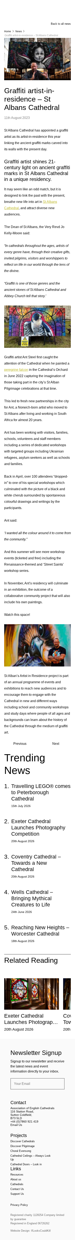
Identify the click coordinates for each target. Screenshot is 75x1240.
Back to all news (61, 23)
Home (7, 31)
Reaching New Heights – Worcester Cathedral (40, 930)
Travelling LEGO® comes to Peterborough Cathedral (41, 792)
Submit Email (57, 1083)
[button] (26, 975)
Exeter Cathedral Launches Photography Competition (38, 827)
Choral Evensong (20, 1150)
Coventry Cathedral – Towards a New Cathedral (36, 863)
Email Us (16, 1125)
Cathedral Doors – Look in (26, 1164)
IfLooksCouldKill (41, 1230)
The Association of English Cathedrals (19, 14)
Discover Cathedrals (22, 1141)
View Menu (68, 6)
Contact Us (17, 1189)
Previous (19, 743)
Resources (16, 1174)
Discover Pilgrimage (22, 1146)
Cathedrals (16, 1184)
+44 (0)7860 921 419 (24, 1121)
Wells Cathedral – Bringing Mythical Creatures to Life (32, 898)
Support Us (17, 1193)
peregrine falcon (16, 369)
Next (55, 743)
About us (15, 1179)
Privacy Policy (19, 1204)
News (18, 31)
